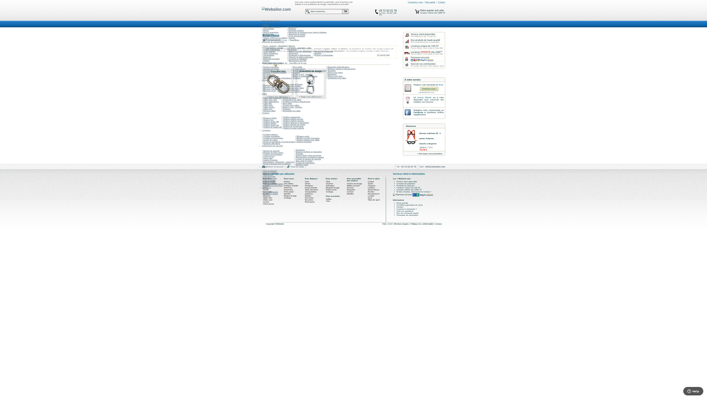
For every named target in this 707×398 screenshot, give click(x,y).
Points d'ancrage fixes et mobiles (277, 164)
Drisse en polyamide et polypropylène (279, 142)
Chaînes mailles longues (293, 121)
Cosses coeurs (299, 69)
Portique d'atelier (291, 186)
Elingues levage (333, 188)
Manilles (296, 73)
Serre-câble (297, 67)
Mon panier (430, 2)
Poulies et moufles (271, 67)
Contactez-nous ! (429, 89)
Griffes (328, 199)
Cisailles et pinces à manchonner (296, 102)
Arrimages (330, 186)
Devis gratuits (402, 203)
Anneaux (267, 71)
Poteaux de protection (323, 52)
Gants (370, 184)
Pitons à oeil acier (335, 76)
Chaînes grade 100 (271, 122)
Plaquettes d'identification (338, 67)
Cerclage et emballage (298, 59)
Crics (307, 182)
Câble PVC (267, 103)
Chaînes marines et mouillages (296, 123)
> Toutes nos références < (278, 97)
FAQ (384, 224)
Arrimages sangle (270, 192)
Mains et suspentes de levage (305, 76)
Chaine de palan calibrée (293, 128)
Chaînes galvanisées (291, 117)
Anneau (350, 188)
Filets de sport (374, 200)
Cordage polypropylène (273, 138)
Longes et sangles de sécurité (308, 159)
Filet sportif (268, 175)
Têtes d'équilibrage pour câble (291, 88)
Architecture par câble (337, 78)
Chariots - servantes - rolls (300, 48)
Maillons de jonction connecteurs (277, 78)
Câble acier (267, 200)
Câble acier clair (270, 100)
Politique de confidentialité (422, 224)
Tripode (292, 38)
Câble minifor (269, 107)
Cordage (287, 198)
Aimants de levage (271, 36)
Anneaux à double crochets (274, 73)
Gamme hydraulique (271, 50)
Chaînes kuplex (269, 124)
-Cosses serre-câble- (291, 105)
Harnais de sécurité (271, 151)
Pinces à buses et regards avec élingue (294, 92)
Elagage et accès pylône (273, 153)
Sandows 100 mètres (271, 144)
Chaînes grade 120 (271, 125)
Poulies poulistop (304, 142)
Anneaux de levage (271, 69)
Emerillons (332, 74)
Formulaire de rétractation (407, 215)
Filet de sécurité (270, 171)
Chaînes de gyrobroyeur (293, 126)
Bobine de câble (289, 98)
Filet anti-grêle (269, 182)
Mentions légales (401, 224)
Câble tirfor (268, 105)
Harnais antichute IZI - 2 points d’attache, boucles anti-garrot (430, 138)
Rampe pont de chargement (300, 52)
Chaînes (329, 184)
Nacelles (317, 53)
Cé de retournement (297, 36)
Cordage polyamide (271, 136)
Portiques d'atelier (296, 31)
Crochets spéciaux (271, 76)
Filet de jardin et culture (273, 184)
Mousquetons (373, 194)
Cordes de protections (305, 163)
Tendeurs (297, 78)
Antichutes (300, 150)
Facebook (418, 112)
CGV (390, 224)
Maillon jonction (353, 186)
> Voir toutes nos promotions (429, 154)
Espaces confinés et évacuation (309, 152)
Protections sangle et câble (289, 86)
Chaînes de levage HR (272, 127)
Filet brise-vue (269, 176)
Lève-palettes (268, 29)
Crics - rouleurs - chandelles (275, 46)
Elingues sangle (270, 89)
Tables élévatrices (270, 53)
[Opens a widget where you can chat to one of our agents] (693, 391)
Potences (292, 29)
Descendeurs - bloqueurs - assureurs (278, 162)
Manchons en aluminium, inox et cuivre (309, 71)
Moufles (287, 194)
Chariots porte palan (272, 27)
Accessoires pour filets (273, 186)
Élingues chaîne (270, 85)
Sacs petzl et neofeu (304, 161)
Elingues (266, 196)
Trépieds (299, 154)
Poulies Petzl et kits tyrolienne (308, 155)
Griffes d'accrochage (271, 40)
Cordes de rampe (270, 140)
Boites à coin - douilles (302, 74)
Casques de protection (272, 155)
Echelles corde (302, 165)
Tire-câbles (288, 184)
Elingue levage (290, 196)
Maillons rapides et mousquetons (342, 69)
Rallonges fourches (271, 59)
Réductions (411, 126)
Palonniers (293, 27)
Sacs (370, 198)
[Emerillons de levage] (310, 84)
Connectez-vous (415, 2)
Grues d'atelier (269, 52)
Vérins (307, 184)
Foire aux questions (405, 211)
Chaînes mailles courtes (293, 119)
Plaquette (351, 190)
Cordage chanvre (270, 134)
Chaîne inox (268, 120)
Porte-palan (289, 192)
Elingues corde (269, 91)
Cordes (266, 202)
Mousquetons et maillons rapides (310, 157)
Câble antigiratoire (271, 102)
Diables (266, 61)
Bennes (292, 46)
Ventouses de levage (297, 34)
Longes (371, 196)
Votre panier (427, 10)
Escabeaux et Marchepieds (300, 55)
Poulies (371, 192)
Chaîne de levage (354, 184)
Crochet (350, 192)
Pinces (266, 31)
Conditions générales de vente (410, 205)
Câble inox (267, 109)
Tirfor (328, 182)
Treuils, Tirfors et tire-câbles (275, 38)
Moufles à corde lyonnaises (308, 138)
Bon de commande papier (408, 213)
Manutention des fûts (297, 61)
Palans (266, 25)
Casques (371, 186)
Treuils (265, 190)
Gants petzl (268, 158)
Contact (441, 2)
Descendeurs (373, 190)
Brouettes (293, 50)
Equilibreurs (268, 34)
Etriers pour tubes (335, 73)
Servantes (309, 198)
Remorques (293, 53)
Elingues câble (269, 87)
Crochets (267, 74)
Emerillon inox (278, 71)
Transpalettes (268, 55)
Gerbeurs (267, 57)
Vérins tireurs (268, 204)
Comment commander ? (407, 209)
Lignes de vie (269, 156)
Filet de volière (269, 180)
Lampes (371, 188)
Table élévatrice (311, 190)
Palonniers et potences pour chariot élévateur (308, 32)
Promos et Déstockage (323, 55)
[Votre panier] (417, 11)
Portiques (309, 186)
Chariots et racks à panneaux (301, 57)
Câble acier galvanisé (272, 98)
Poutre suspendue (271, 32)
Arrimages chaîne (270, 194)
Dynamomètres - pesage (273, 48)
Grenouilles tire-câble (292, 111)
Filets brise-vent (270, 178)
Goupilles (332, 71)
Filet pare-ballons (270, 173)
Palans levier (331, 190)
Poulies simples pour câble (308, 140)
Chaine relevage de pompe (294, 124)
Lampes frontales (270, 160)
